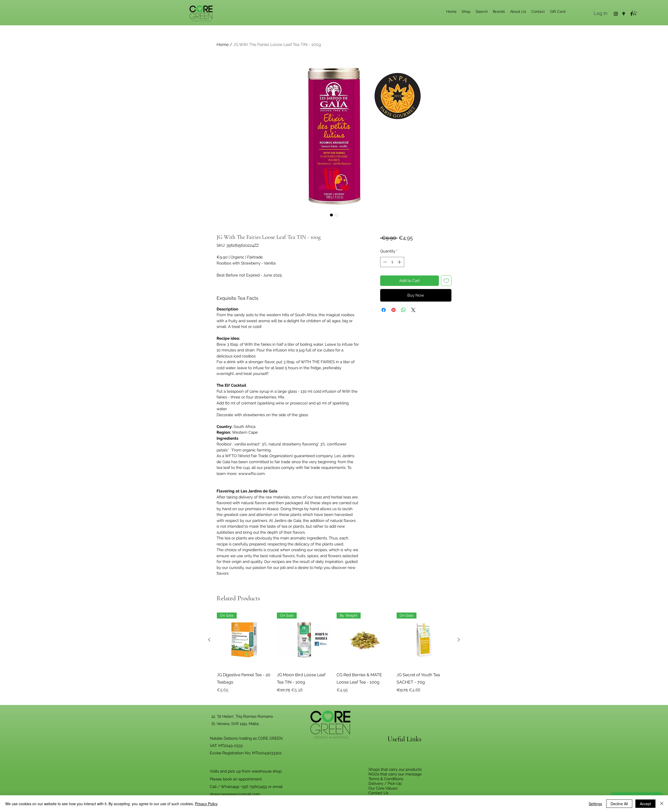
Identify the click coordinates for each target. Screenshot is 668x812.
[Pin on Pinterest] (393, 310)
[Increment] (399, 262)
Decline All (619, 803)
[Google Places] (623, 13)
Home (223, 44)
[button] (634, 12)
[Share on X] (413, 310)
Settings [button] (595, 803)
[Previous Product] (209, 640)
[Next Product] (459, 640)
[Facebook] (631, 13)
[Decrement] (384, 262)
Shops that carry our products (395, 769)
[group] (334, 656)
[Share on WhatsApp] (403, 310)
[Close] (662, 803)
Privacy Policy (206, 803)
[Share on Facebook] (383, 310)
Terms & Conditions (385, 778)
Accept (645, 803)
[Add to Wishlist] (446, 280)
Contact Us (378, 793)
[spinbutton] (392, 262)
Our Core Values (382, 788)
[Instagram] (615, 13)
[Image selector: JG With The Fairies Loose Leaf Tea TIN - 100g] (331, 214)
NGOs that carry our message (395, 774)
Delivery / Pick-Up (385, 783)
